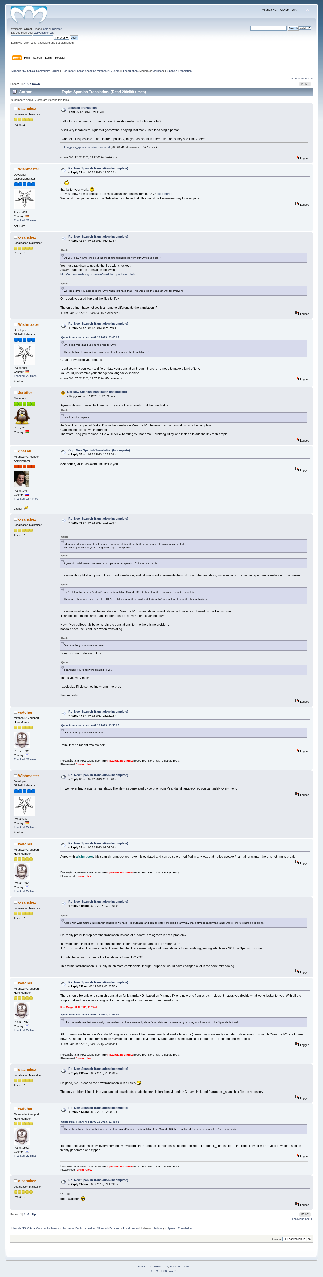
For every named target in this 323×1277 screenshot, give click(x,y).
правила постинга (120, 760)
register (56, 28)
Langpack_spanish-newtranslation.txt (86, 147)
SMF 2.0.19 (144, 1266)
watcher (25, 712)
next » (309, 78)
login (45, 28)
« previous (297, 78)
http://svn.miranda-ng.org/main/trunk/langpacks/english (97, 274)
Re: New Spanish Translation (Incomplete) (98, 168)
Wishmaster (28, 169)
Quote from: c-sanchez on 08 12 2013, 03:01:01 (90, 1014)
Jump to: (277, 1239)
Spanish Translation (82, 108)
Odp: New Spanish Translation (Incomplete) (99, 450)
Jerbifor (158, 70)
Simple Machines (179, 1266)
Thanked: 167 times (26, 498)
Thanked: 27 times (25, 759)
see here (164, 194)
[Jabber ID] (26, 508)
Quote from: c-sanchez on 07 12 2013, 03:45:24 (90, 337)
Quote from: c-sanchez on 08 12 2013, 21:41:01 (90, 1121)
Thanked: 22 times (25, 220)
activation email (43, 32)
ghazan (24, 451)
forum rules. (84, 764)
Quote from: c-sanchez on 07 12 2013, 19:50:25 (90, 725)
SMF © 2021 (160, 1266)
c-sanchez (27, 108)
